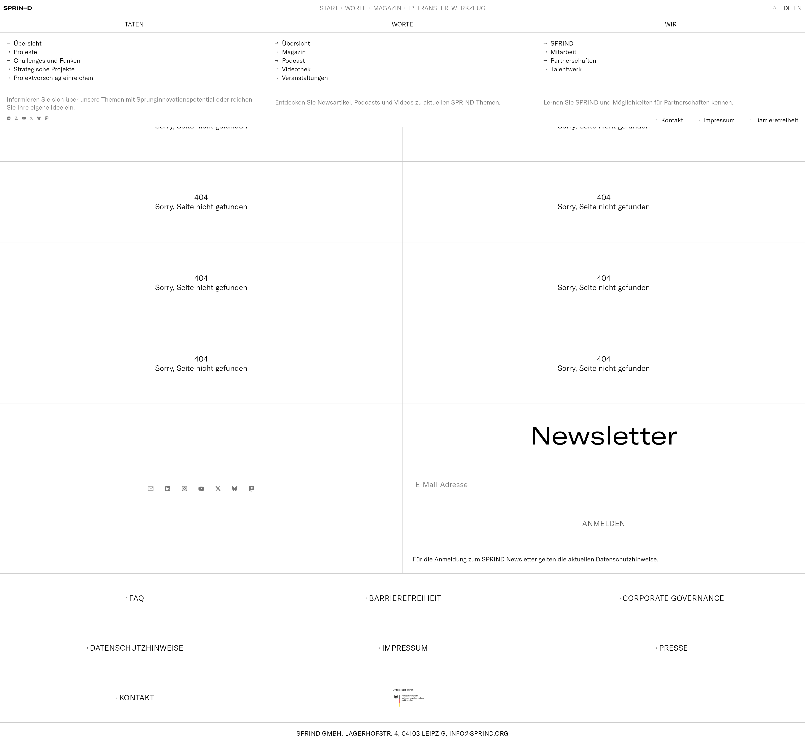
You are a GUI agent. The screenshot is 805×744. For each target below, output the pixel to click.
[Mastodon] (47, 118)
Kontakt (136, 697)
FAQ (136, 598)
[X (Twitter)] (31, 118)
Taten (134, 24)
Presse (673, 647)
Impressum (405, 647)
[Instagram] (16, 118)
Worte (402, 24)
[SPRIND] (161, 8)
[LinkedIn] (9, 118)
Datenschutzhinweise (626, 559)
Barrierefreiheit (405, 598)
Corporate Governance (673, 598)
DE (787, 8)
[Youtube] (24, 118)
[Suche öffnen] (776, 8)
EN (797, 8)
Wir (671, 24)
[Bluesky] (39, 118)
